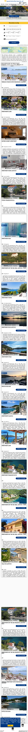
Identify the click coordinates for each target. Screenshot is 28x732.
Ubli (2, 68)
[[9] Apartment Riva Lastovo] (14, 319)
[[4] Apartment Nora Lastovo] (14, 162)
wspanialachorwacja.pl (14, 1)
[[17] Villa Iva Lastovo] (14, 555)
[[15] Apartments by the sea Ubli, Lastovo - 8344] (14, 496)
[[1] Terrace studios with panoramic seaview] (14, 73)
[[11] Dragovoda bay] (14, 378)
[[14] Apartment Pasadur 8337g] (14, 467)
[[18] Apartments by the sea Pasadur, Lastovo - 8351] (14, 614)
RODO (7, 723)
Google (2, 719)
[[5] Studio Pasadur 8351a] (14, 192)
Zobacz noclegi (21, 85)
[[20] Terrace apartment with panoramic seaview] (14, 673)
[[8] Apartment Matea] (14, 289)
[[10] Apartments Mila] (14, 348)
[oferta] (5, 79)
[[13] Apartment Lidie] (14, 437)
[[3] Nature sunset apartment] (14, 133)
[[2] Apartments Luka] (14, 103)
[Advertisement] (14, 592)
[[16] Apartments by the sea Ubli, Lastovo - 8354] (14, 526)
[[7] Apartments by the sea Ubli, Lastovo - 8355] (14, 260)
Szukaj (14, 42)
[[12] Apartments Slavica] (14, 407)
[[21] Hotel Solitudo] (14, 703)
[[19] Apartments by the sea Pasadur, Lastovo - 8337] (14, 644)
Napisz (27, 731)
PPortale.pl (1, 731)
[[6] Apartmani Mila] (14, 230)
